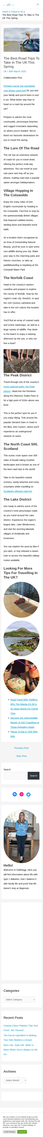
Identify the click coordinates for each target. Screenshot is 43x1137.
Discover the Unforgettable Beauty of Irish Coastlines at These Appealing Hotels (24, 722)
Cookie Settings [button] (9, 1132)
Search (7, 769)
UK (5, 71)
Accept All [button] (22, 1132)
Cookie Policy (21, 1112)
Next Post (21, 756)
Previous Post (21, 748)
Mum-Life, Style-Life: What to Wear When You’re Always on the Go (20, 1050)
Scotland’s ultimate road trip (18, 491)
